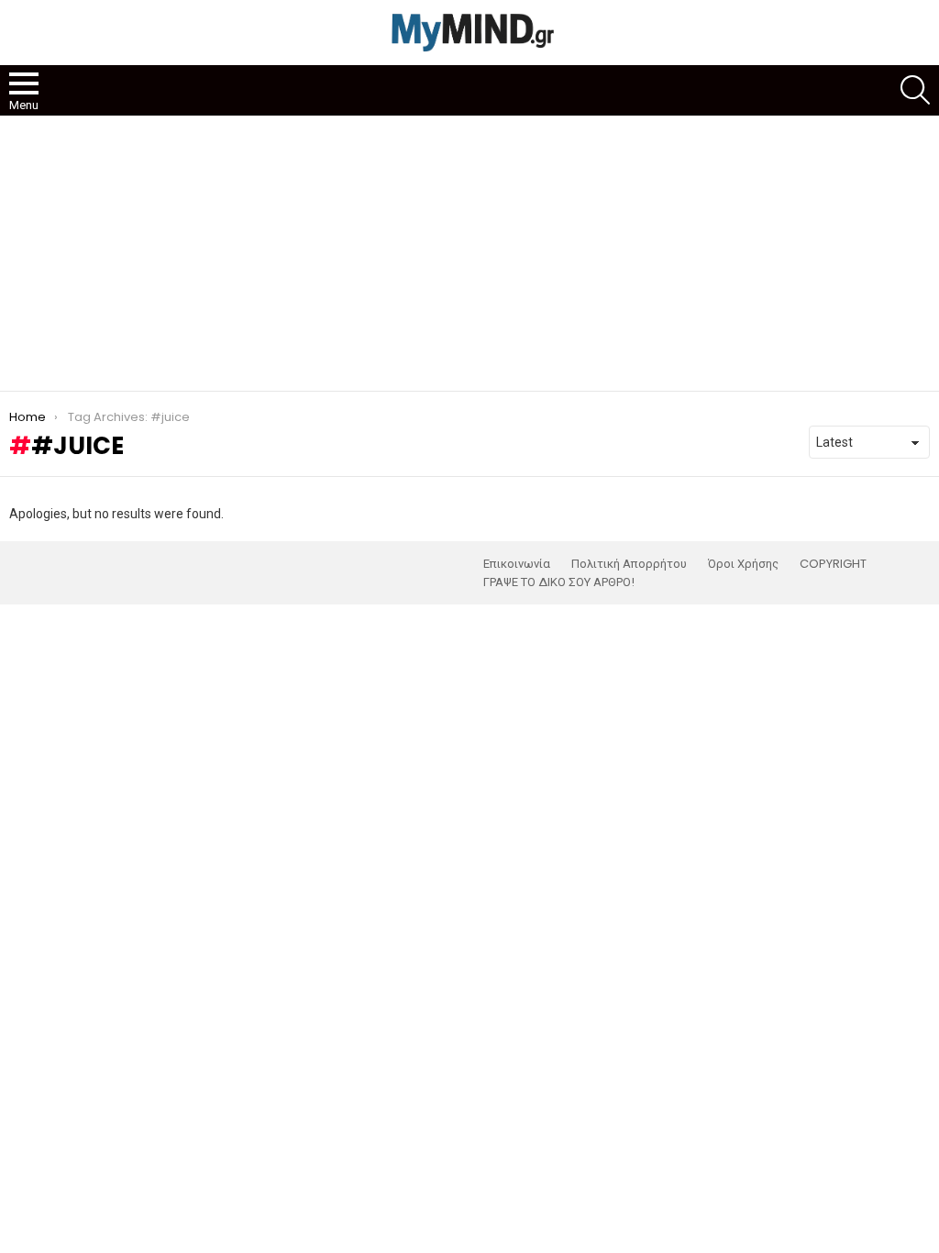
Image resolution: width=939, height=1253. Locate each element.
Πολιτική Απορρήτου (629, 564)
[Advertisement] (469, 253)
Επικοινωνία (516, 564)
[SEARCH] (915, 90)
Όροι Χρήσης (743, 564)
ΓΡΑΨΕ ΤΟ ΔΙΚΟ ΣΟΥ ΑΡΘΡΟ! (559, 582)
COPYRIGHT (833, 564)
